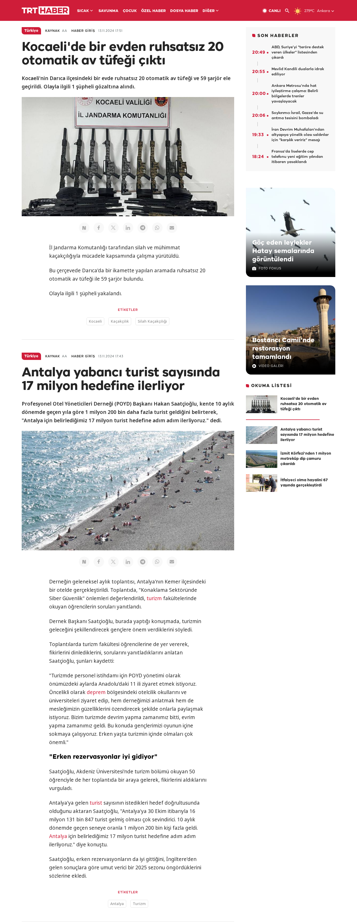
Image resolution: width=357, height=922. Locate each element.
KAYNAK (52, 31)
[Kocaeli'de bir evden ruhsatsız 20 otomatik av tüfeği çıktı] (261, 404)
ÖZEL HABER (153, 11)
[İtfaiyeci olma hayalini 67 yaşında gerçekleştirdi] (261, 483)
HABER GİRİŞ (83, 31)
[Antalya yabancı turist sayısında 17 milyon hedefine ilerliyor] (261, 435)
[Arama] (289, 10)
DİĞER (209, 11)
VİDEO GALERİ (271, 366)
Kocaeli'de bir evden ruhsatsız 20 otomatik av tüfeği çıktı (303, 404)
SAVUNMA (108, 11)
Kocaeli (95, 321)
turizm (154, 598)
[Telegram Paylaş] (142, 227)
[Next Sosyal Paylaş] (84, 227)
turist (96, 802)
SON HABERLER (278, 36)
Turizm (139, 903)
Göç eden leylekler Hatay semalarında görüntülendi (283, 251)
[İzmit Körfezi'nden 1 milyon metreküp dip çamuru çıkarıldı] (261, 459)
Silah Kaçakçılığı (152, 321)
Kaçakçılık (120, 321)
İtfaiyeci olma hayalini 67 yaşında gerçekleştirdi (304, 482)
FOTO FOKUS (270, 268)
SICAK (83, 11)
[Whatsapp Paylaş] (157, 227)
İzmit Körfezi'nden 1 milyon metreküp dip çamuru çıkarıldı (305, 459)
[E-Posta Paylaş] (172, 227)
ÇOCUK (130, 11)
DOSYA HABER (184, 11)
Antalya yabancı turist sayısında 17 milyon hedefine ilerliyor (307, 435)
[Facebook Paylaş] (99, 227)
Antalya (58, 836)
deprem (96, 692)
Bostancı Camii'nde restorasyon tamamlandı (283, 348)
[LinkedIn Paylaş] (128, 227)
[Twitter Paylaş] (113, 227)
